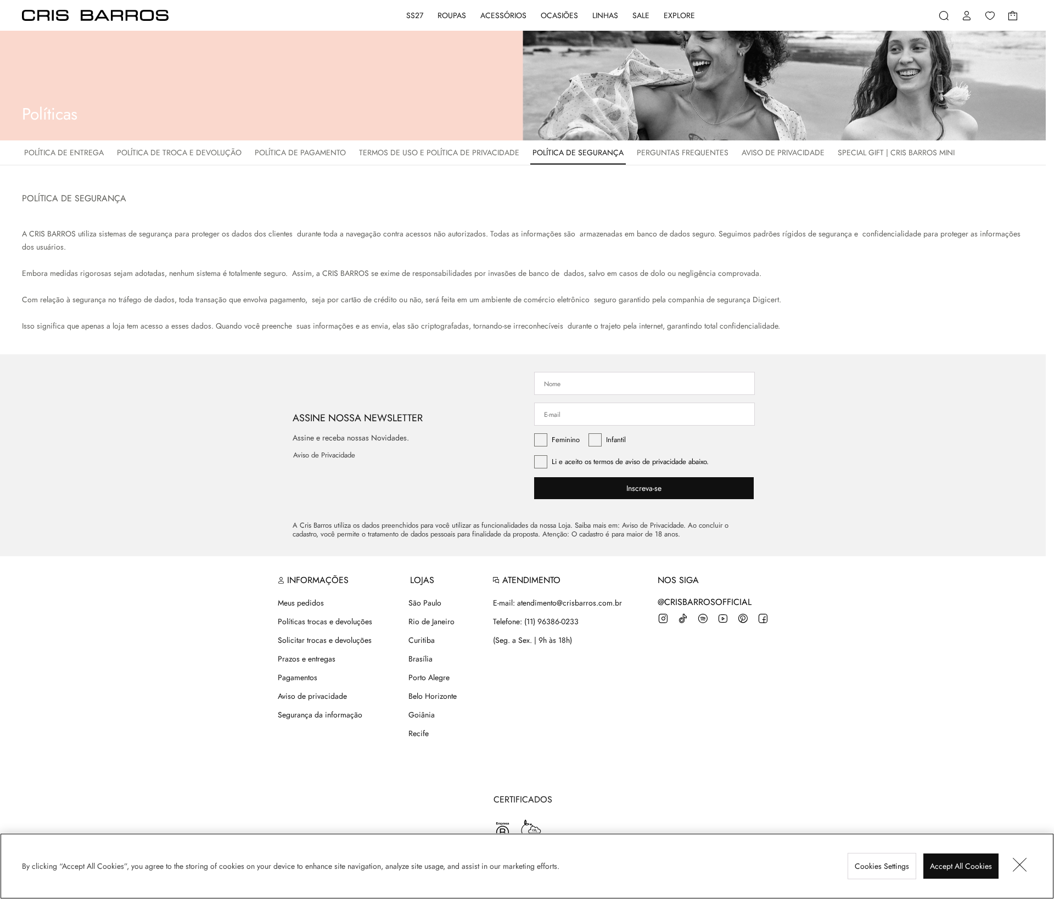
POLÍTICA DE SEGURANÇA (578, 152)
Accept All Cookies (961, 866)
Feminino (566, 439)
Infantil (616, 439)
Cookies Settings (882, 866)
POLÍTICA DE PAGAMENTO (300, 152)
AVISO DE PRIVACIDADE (783, 152)
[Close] (1020, 866)
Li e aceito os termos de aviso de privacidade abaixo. (630, 461)
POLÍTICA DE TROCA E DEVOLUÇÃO (179, 152)
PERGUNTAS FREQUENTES (682, 152)
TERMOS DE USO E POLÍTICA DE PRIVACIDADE (439, 152)
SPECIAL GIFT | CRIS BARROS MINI (896, 152)
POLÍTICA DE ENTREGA (64, 152)
